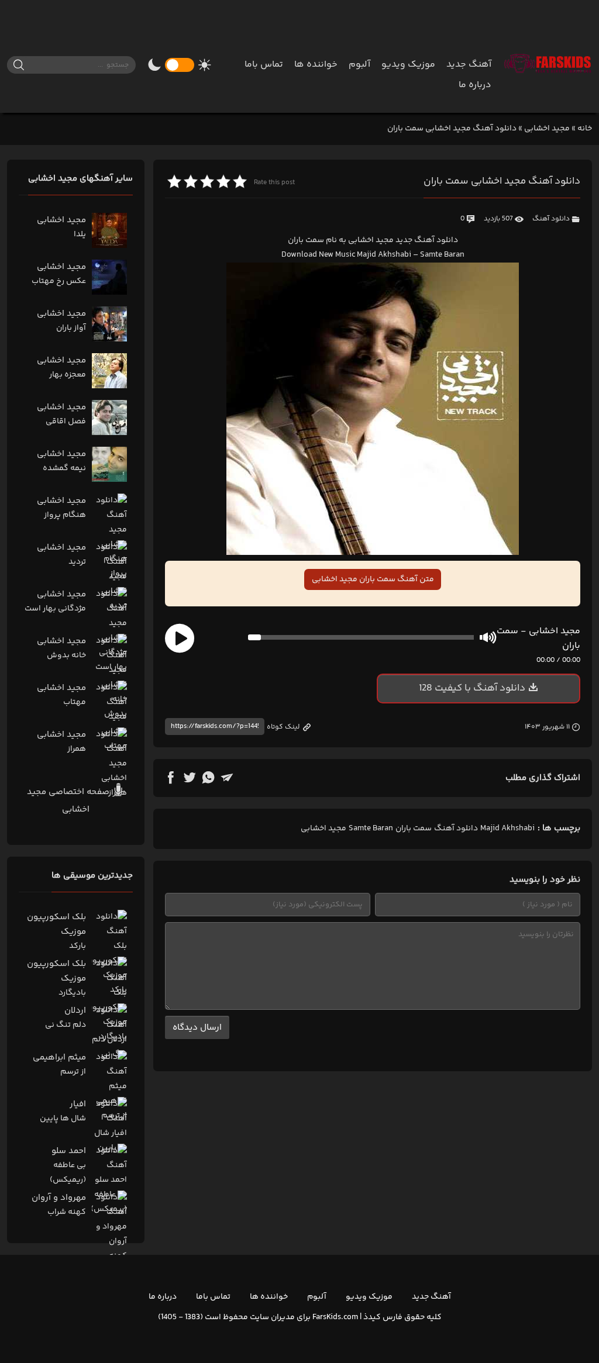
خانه (584, 128)
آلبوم (359, 64)
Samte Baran (371, 828)
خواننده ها (316, 64)
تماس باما (264, 64)
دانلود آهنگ (551, 219)
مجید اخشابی (547, 128)
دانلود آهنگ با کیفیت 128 (472, 688)
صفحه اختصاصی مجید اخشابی (69, 800)
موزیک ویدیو (408, 64)
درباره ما (475, 85)
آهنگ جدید (468, 64)
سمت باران (413, 828)
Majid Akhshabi (507, 828)
